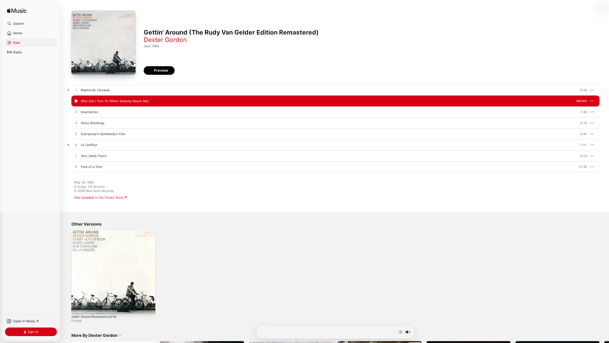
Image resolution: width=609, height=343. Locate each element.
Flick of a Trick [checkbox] (91, 167)
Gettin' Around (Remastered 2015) (97, 232)
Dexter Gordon (165, 39)
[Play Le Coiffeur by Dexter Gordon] (76, 145)
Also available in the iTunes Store (98, 197)
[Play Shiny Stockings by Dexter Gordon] (76, 123)
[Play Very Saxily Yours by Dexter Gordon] (76, 156)
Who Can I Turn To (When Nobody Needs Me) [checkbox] (115, 101)
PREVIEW (581, 90)
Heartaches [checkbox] (89, 112)
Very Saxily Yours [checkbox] (93, 156)
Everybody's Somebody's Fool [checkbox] (103, 134)
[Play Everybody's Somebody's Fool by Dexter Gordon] (76, 134)
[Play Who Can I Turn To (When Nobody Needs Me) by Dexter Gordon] (76, 101)
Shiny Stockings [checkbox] (92, 123)
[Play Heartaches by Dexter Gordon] (76, 112)
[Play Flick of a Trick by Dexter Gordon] (76, 167)
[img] (17, 11)
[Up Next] (400, 332)
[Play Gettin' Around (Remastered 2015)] (77, 308)
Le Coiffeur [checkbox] (89, 145)
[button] (31, 24)
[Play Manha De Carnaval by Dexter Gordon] (76, 90)
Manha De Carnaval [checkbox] (95, 90)
